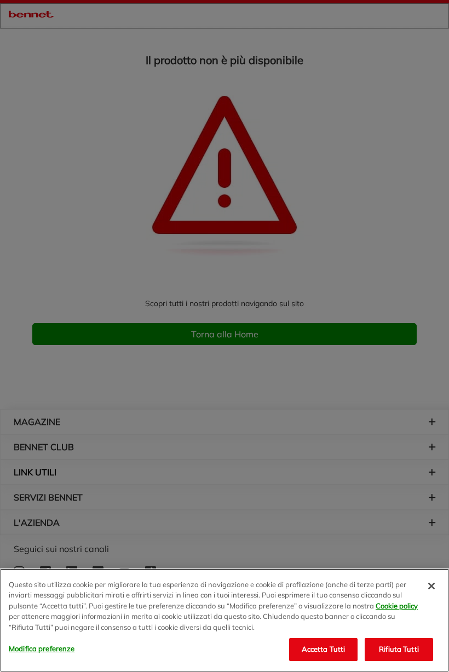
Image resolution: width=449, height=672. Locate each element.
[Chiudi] (431, 586)
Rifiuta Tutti (399, 649)
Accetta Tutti (324, 649)
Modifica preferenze (41, 648)
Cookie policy (397, 605)
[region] (224, 620)
